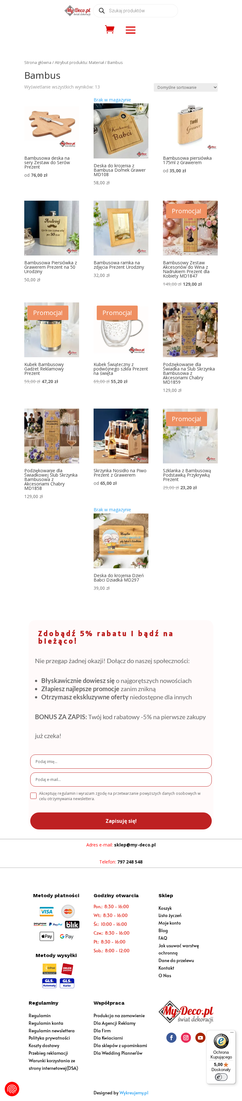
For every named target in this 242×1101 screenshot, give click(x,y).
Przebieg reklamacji (48, 1053)
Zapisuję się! (121, 820)
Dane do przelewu (176, 960)
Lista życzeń (170, 915)
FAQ (162, 938)
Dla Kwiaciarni (108, 1038)
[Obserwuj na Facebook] (171, 1038)
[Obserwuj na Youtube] (200, 1038)
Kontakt (166, 968)
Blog (163, 930)
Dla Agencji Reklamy (114, 1023)
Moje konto (169, 923)
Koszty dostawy (44, 1045)
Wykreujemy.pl (133, 1093)
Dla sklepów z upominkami (120, 1045)
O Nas (164, 975)
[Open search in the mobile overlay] (135, 10)
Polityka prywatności (49, 1038)
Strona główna (37, 62)
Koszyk (165, 908)
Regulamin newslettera (52, 1031)
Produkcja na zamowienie (119, 1015)
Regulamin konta (46, 1023)
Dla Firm (102, 1031)
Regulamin (40, 1015)
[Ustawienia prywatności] (12, 1089)
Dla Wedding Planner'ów (118, 1053)
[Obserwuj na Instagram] (186, 1038)
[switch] (221, 1077)
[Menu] (232, 1034)
